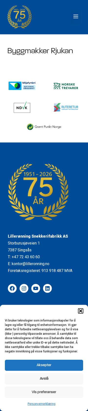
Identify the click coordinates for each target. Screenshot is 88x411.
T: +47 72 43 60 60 (24, 257)
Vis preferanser (44, 392)
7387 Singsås (20, 250)
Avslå (44, 379)
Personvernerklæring (41, 404)
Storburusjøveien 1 (24, 243)
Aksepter (44, 365)
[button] (80, 310)
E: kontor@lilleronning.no (28, 263)
